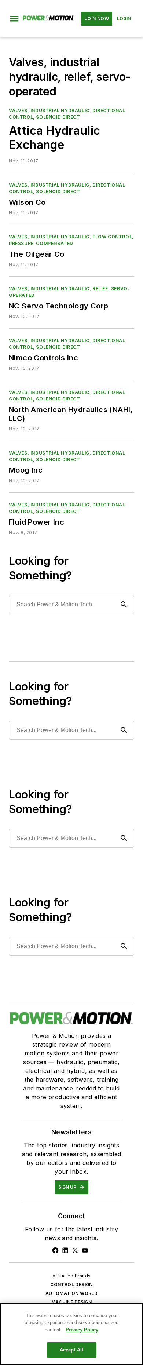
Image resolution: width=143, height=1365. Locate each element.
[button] (14, 18)
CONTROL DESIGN (71, 1284)
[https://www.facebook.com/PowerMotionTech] (55, 1250)
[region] (71, 1334)
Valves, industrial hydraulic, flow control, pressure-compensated (71, 240)
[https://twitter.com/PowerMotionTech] (75, 1250)
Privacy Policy (82, 1330)
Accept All (71, 1350)
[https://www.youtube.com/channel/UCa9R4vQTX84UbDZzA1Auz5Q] (85, 1250)
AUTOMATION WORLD (71, 1293)
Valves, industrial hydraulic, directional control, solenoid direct (67, 114)
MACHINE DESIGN (71, 1302)
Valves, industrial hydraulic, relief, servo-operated (69, 292)
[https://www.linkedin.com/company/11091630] (65, 1250)
